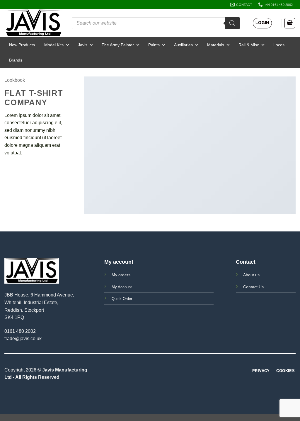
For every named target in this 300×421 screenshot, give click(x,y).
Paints (154, 44)
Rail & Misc (248, 44)
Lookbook (14, 80)
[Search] (232, 23)
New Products (22, 44)
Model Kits (54, 44)
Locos (278, 44)
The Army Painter (118, 44)
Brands (15, 60)
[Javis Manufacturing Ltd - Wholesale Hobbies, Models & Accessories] (33, 23)
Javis (82, 44)
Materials (215, 44)
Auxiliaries (183, 44)
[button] (262, 23)
